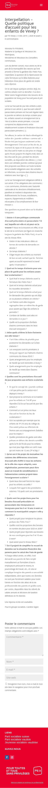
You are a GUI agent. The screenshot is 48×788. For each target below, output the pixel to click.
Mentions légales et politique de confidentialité (27, 782)
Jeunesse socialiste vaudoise (21, 742)
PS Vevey (12, 36)
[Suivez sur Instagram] (12, 757)
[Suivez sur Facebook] (7, 757)
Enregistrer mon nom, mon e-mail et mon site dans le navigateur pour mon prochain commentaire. (24, 687)
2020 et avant (35, 36)
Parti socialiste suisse (17, 736)
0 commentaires (11, 39)
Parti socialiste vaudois (18, 739)
